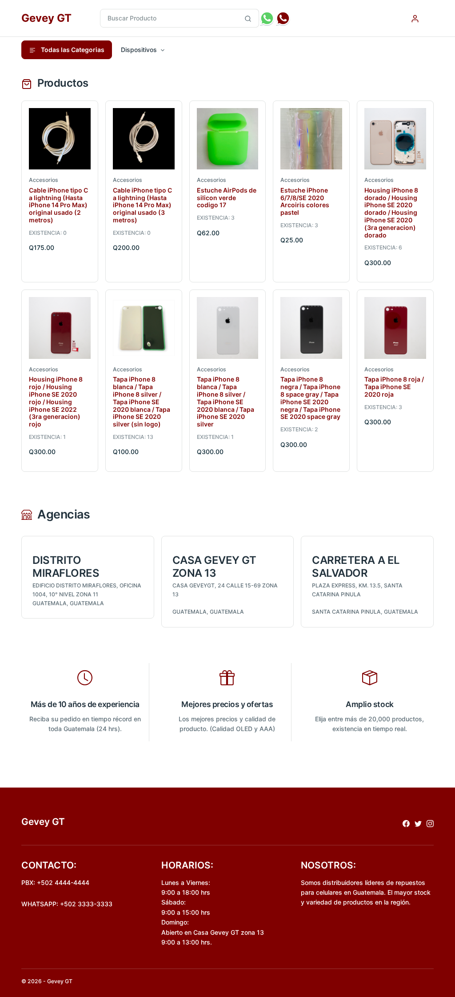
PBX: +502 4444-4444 (55, 882)
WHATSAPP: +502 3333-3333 (66, 904)
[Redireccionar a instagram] (430, 823)
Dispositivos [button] (139, 49)
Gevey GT (46, 18)
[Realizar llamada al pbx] (283, 18)
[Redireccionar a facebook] (406, 823)
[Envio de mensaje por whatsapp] (267, 18)
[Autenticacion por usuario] (415, 18)
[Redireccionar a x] (418, 823)
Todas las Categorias (72, 49)
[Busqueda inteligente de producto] (248, 18)
